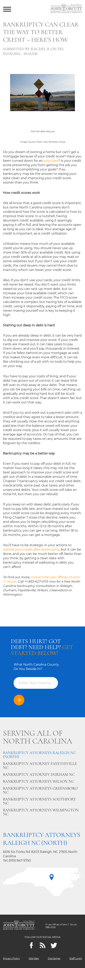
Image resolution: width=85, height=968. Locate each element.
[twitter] (54, 945)
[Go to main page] (66, 9)
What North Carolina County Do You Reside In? (36, 667)
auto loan (50, 161)
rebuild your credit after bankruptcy (31, 549)
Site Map (34, 958)
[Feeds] (42, 945)
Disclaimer (54, 958)
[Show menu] (7, 9)
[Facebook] (31, 945)
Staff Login (75, 958)
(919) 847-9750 (20, 860)
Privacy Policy (11, 958)
